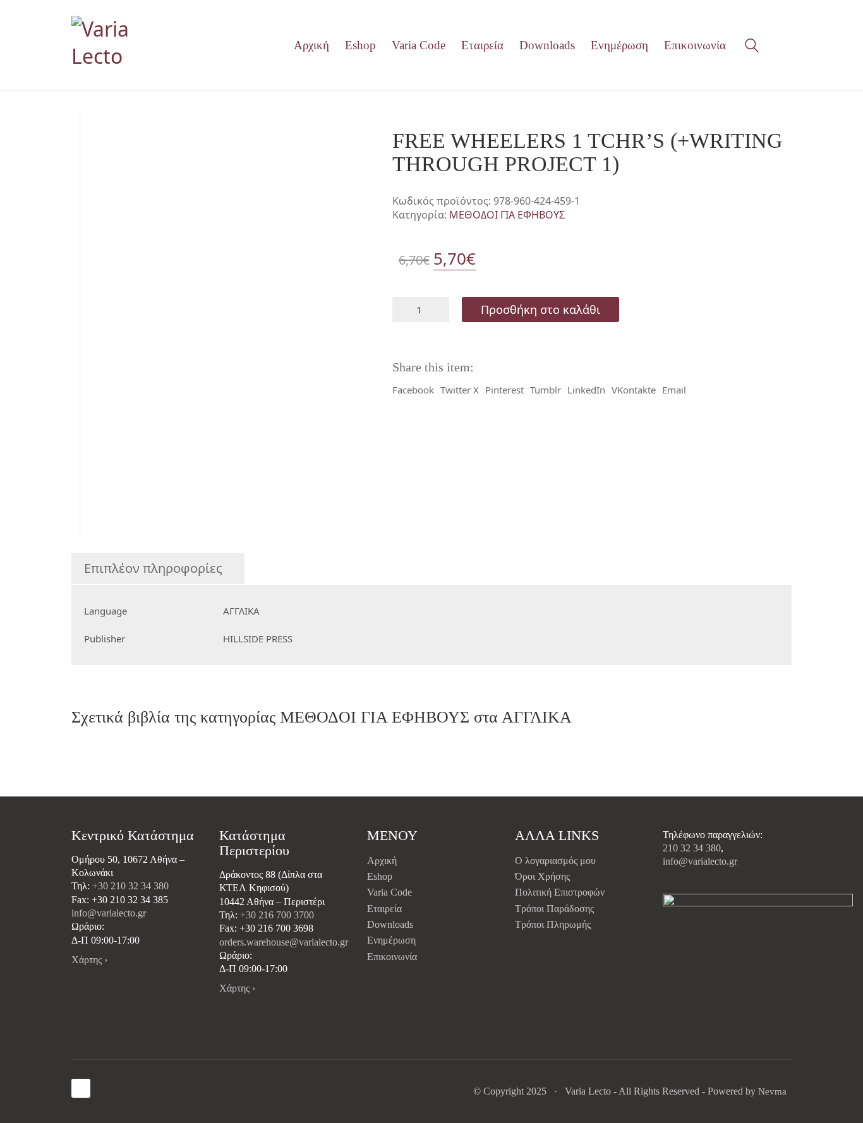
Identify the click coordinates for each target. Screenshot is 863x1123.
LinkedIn (586, 389)
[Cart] (785, 45)
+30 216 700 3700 (277, 915)
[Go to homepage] (125, 45)
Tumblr (545, 389)
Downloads (390, 924)
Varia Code (389, 892)
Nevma (772, 1091)
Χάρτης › (89, 959)
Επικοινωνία (392, 956)
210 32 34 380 (692, 848)
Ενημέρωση (391, 940)
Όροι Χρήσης (542, 876)
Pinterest (504, 389)
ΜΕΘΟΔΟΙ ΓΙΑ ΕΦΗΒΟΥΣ (507, 215)
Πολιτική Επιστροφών (560, 892)
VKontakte (634, 389)
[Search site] (752, 47)
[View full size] (89, 130)
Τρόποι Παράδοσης (554, 908)
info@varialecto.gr (108, 913)
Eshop (379, 876)
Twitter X (459, 389)
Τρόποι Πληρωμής (553, 924)
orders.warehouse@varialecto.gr (283, 942)
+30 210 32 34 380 (130, 885)
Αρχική (382, 860)
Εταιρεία (384, 908)
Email (674, 389)
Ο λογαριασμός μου (555, 860)
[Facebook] (80, 1088)
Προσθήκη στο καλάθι (540, 309)
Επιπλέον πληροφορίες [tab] (153, 568)
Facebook (413, 389)
